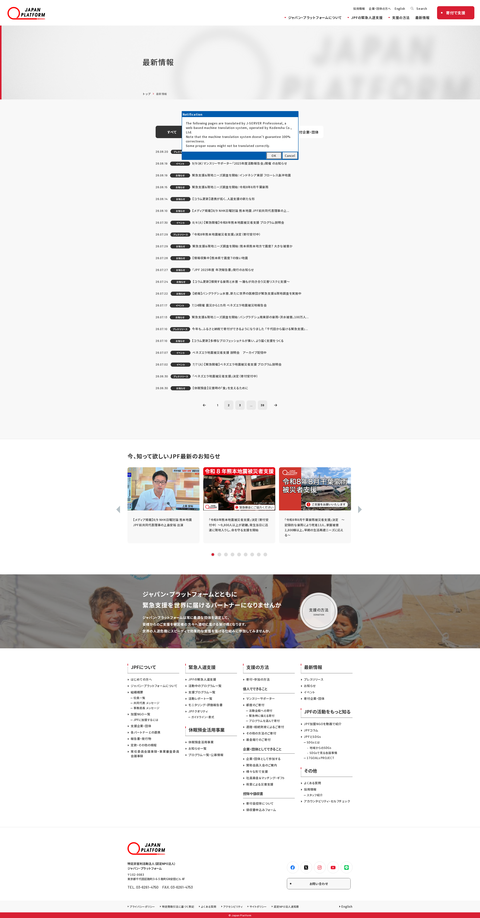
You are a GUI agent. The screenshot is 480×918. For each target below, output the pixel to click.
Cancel (290, 155)
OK (274, 155)
